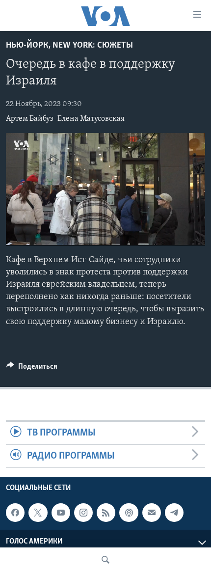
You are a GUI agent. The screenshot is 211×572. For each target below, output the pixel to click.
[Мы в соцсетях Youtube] (61, 512)
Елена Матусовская (91, 119)
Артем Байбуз (29, 119)
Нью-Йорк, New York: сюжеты (69, 45)
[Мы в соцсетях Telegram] (174, 512)
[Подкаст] (128, 512)
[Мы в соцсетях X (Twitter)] (37, 512)
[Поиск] (105, 559)
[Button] (31, 368)
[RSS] (106, 512)
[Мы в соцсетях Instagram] (83, 512)
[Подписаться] (151, 512)
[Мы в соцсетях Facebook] (15, 512)
